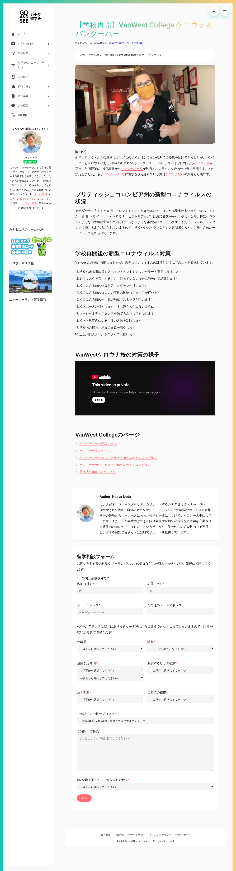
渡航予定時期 (87, 663)
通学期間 (84, 692)
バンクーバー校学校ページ (98, 444)
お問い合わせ (182, 834)
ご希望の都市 (157, 692)
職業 (151, 642)
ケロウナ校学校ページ (95, 451)
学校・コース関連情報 (131, 43)
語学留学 (23, 53)
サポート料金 (135, 834)
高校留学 (23, 76)
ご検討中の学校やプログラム (98, 714)
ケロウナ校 (202, 163)
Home (82, 55)
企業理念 (119, 834)
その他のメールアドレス (164, 605)
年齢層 (82, 642)
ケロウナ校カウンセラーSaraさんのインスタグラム (115, 465)
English (22, 114)
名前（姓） (85, 584)
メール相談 (40, 194)
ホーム (22, 34)
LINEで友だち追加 (27, 198)
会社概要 (105, 834)
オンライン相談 (28, 203)
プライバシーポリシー (159, 834)
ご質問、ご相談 (88, 731)
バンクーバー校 (132, 168)
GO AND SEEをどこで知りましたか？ (103, 779)
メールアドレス (88, 605)
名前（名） (155, 584)
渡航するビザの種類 (162, 663)
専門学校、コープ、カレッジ (31, 65)
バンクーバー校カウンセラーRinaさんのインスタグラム (118, 458)
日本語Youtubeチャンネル (97, 472)
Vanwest (113, 43)
